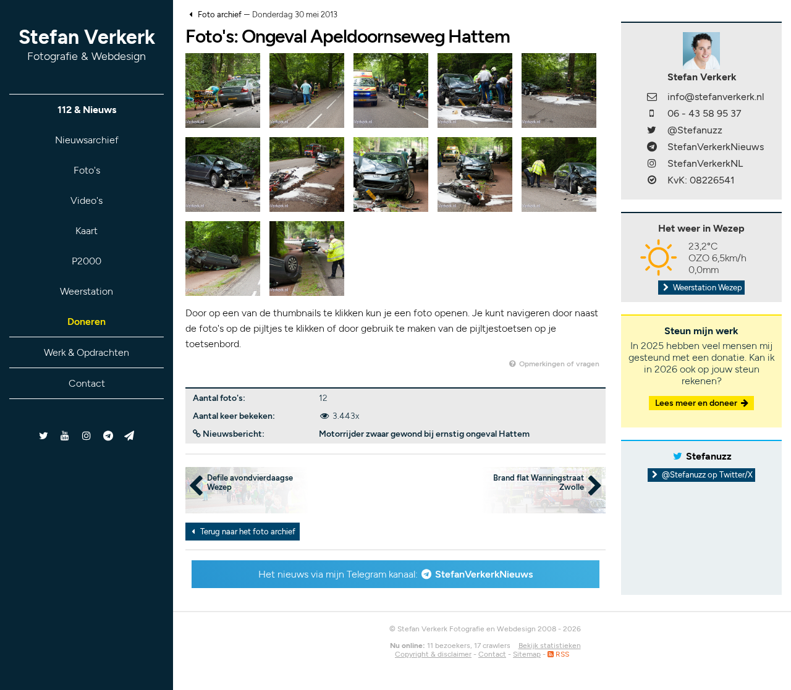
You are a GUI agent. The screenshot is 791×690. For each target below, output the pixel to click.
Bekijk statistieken (549, 645)
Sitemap (527, 654)
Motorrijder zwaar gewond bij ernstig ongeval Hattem (424, 434)
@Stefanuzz (694, 130)
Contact (87, 383)
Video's (86, 200)
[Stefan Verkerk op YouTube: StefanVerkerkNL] (65, 436)
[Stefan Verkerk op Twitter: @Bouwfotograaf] (44, 436)
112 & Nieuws (86, 110)
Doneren (86, 321)
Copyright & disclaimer (433, 654)
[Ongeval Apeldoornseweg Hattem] (222, 90)
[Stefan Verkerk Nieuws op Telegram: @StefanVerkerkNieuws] (107, 436)
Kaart (86, 231)
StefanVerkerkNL (705, 163)
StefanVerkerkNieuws (484, 574)
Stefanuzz (709, 456)
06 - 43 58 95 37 (704, 113)
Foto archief (220, 14)
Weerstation (86, 291)
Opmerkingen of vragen (558, 364)
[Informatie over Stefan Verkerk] (701, 50)
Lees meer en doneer (697, 403)
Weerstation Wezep (706, 287)
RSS (561, 654)
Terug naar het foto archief (246, 531)
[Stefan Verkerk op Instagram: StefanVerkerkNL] (86, 436)
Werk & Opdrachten (86, 352)
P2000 (86, 261)
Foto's (87, 170)
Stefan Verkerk (87, 44)
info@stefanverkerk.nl (715, 97)
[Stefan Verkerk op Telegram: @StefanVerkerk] (129, 436)
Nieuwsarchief (87, 140)
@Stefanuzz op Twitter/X (706, 474)
